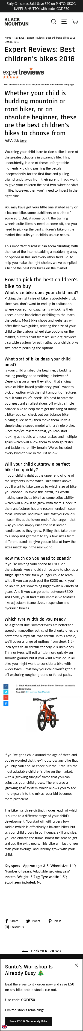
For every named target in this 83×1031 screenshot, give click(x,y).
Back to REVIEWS (45, 951)
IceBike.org (53, 337)
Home (8, 37)
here (23, 140)
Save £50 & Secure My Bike (28, 1021)
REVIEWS (19, 37)
